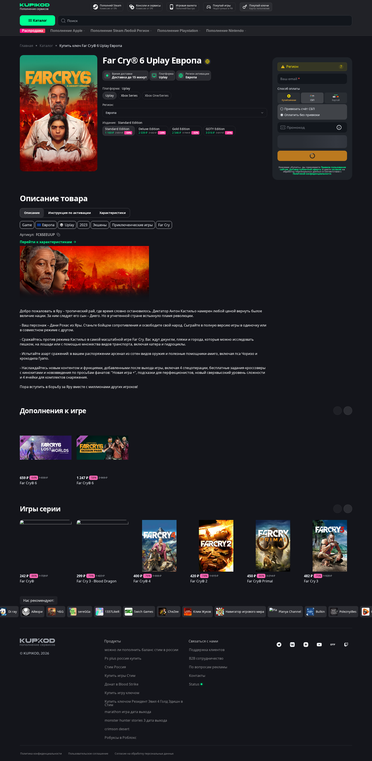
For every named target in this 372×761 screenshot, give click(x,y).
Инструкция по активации (69, 213)
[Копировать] (58, 234)
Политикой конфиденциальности (312, 173)
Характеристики (112, 213)
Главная (26, 45)
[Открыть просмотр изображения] (58, 113)
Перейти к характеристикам (46, 242)
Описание (32, 213)
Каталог (40, 20)
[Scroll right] (348, 410)
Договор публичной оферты (305, 169)
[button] (312, 66)
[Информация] (339, 127)
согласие (336, 169)
